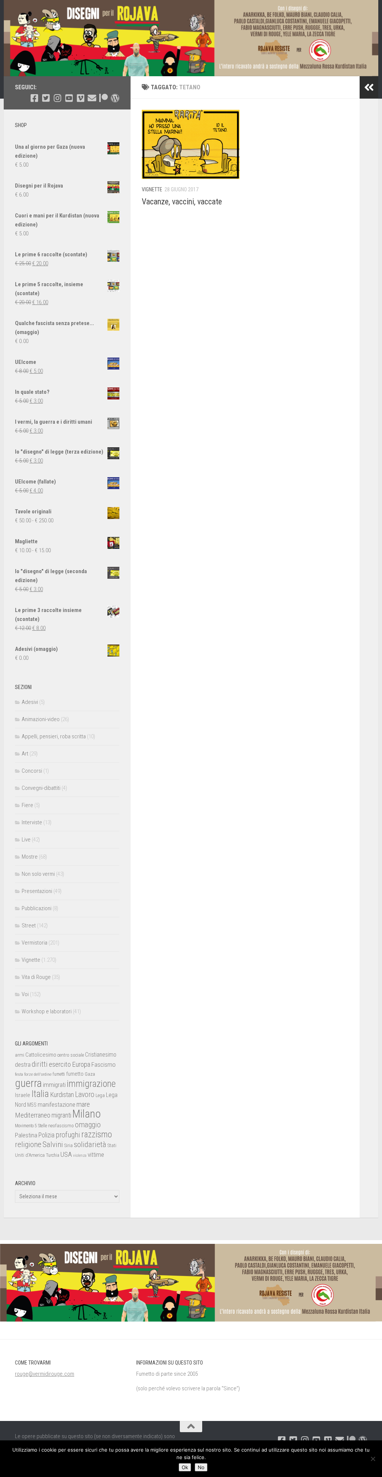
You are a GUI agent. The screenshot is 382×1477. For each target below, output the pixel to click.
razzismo (96, 1135)
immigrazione (91, 1083)
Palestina (26, 1135)
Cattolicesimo (40, 1054)
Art (25, 753)
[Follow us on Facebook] (34, 98)
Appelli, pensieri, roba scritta (54, 736)
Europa (81, 1064)
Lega (100, 1095)
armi (19, 1055)
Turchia (52, 1155)
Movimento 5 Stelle (31, 1125)
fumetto (75, 1073)
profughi (68, 1135)
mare (83, 1104)
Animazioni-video (41, 719)
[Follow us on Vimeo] (80, 98)
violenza (80, 1155)
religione (28, 1144)
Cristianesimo (100, 1054)
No (201, 1467)
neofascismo (61, 1125)
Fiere (27, 805)
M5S (32, 1105)
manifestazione (56, 1104)
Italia (40, 1093)
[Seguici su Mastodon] (115, 98)
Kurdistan (62, 1095)
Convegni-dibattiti (41, 788)
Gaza (90, 1074)
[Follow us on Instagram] (57, 98)
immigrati (54, 1084)
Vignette (152, 189)
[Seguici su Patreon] (103, 98)
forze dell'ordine (37, 1074)
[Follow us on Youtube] (69, 98)
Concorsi (32, 770)
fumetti (59, 1074)
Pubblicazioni (36, 908)
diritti (40, 1064)
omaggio (88, 1124)
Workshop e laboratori (47, 1011)
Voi (25, 994)
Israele (22, 1095)
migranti (61, 1115)
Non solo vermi (38, 874)
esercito (60, 1064)
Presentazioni (37, 891)
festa (19, 1074)
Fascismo (103, 1064)
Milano (86, 1113)
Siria (68, 1145)
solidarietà (90, 1144)
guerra (28, 1083)
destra (23, 1064)
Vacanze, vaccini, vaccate (182, 201)
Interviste (32, 822)
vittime (96, 1154)
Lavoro (84, 1094)
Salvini (53, 1144)
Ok (185, 1467)
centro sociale (70, 1055)
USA (66, 1154)
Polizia (46, 1135)
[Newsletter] (92, 98)
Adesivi (30, 702)
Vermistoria (34, 942)
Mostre (30, 856)
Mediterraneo (32, 1115)
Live (26, 839)
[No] (372, 1458)
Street (29, 925)
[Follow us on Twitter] (45, 98)
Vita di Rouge (36, 977)
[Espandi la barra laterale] (369, 87)
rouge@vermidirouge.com (44, 1374)
